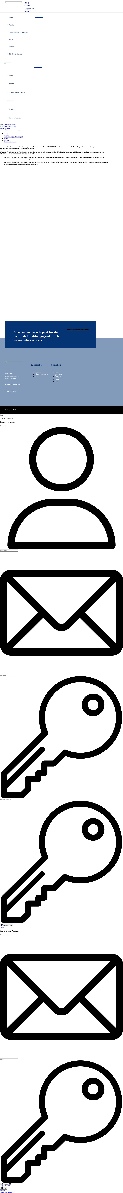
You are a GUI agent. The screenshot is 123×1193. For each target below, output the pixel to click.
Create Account (7, 925)
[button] (36, 14)
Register (7, 128)
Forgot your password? (7, 1192)
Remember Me (6, 1184)
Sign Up (2, 1190)
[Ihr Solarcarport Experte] (8, 124)
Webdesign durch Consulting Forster (28, 410)
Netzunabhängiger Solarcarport (18, 32)
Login (2, 128)
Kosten (11, 39)
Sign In (2, 927)
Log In (4, 1188)
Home (11, 18)
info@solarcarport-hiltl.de (13, 384)
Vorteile (11, 25)
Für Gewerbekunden (15, 54)
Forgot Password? (5, 1186)
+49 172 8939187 (27, 4)
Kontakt (11, 47)
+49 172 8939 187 (11, 391)
